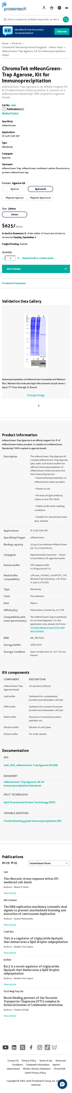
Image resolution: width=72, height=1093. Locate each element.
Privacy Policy (29, 1060)
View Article (10, 893)
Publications (14, 109)
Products (17, 43)
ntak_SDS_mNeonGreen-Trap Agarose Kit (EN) (31, 765)
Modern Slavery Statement (37, 1068)
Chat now (62, 31)
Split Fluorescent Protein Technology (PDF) (29, 802)
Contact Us (13, 1060)
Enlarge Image (36, 395)
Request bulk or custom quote (37, 258)
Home (5, 43)
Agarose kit (40, 189)
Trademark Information (37, 1064)
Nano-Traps (56, 47)
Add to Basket (14, 268)
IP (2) (14, 862)
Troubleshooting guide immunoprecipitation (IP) (32, 820)
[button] (62, 1084)
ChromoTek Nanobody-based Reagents (24, 47)
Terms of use (45, 1060)
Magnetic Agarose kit (40, 197)
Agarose (15, 189)
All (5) (6, 862)
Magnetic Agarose (14, 197)
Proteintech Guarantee (14, 283)
